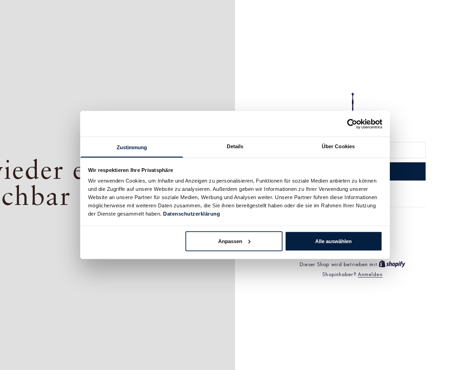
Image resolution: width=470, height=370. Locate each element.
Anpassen (230, 241)
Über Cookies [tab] (338, 146)
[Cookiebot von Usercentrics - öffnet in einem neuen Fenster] (352, 124)
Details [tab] (235, 146)
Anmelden (370, 274)
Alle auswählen (333, 241)
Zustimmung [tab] (132, 147)
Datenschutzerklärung (191, 214)
